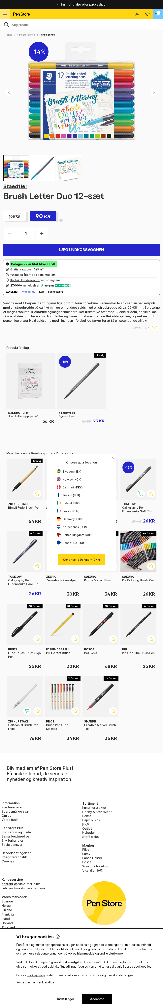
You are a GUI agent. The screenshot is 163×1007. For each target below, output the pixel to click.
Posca (86, 862)
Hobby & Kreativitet (97, 812)
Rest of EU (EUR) (74, 542)
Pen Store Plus (12, 828)
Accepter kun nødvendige (35, 982)
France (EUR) (71, 511)
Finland (7, 910)
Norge (6, 906)
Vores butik (10, 820)
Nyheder (88, 833)
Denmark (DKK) (73, 487)
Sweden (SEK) (72, 471)
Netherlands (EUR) (75, 527)
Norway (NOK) (72, 479)
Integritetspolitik (14, 857)
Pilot (85, 850)
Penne (8, 34)
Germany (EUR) (73, 519)
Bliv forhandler (12, 840)
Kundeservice (12, 807)
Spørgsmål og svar (15, 811)
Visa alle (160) (92, 870)
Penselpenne (47, 34)
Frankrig (8, 914)
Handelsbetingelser (16, 853)
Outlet (87, 828)
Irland (6, 919)
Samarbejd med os (15, 836)
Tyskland (8, 927)
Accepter (97, 999)
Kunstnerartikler (94, 808)
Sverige (7, 901)
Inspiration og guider (17, 832)
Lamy (86, 854)
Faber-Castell (92, 858)
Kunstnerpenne (26, 34)
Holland (7, 923)
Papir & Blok (91, 820)
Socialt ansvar (12, 845)
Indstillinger (65, 999)
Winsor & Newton (95, 866)
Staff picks (90, 837)
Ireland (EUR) (71, 503)
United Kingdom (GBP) (77, 535)
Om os (6, 816)
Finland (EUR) (71, 495)
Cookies (8, 861)
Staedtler (15, 186)
